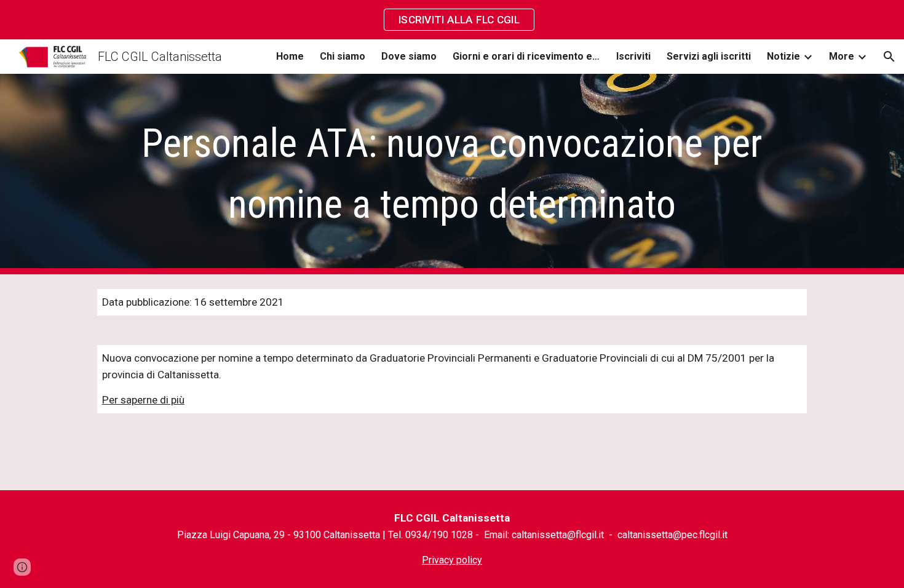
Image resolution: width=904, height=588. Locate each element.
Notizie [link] (783, 56)
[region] (452, 19)
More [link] (841, 56)
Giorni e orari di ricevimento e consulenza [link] (526, 56)
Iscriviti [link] (633, 56)
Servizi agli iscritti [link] (709, 56)
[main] (452, 174)
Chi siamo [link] (342, 56)
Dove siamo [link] (409, 56)
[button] (889, 56)
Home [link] (290, 56)
